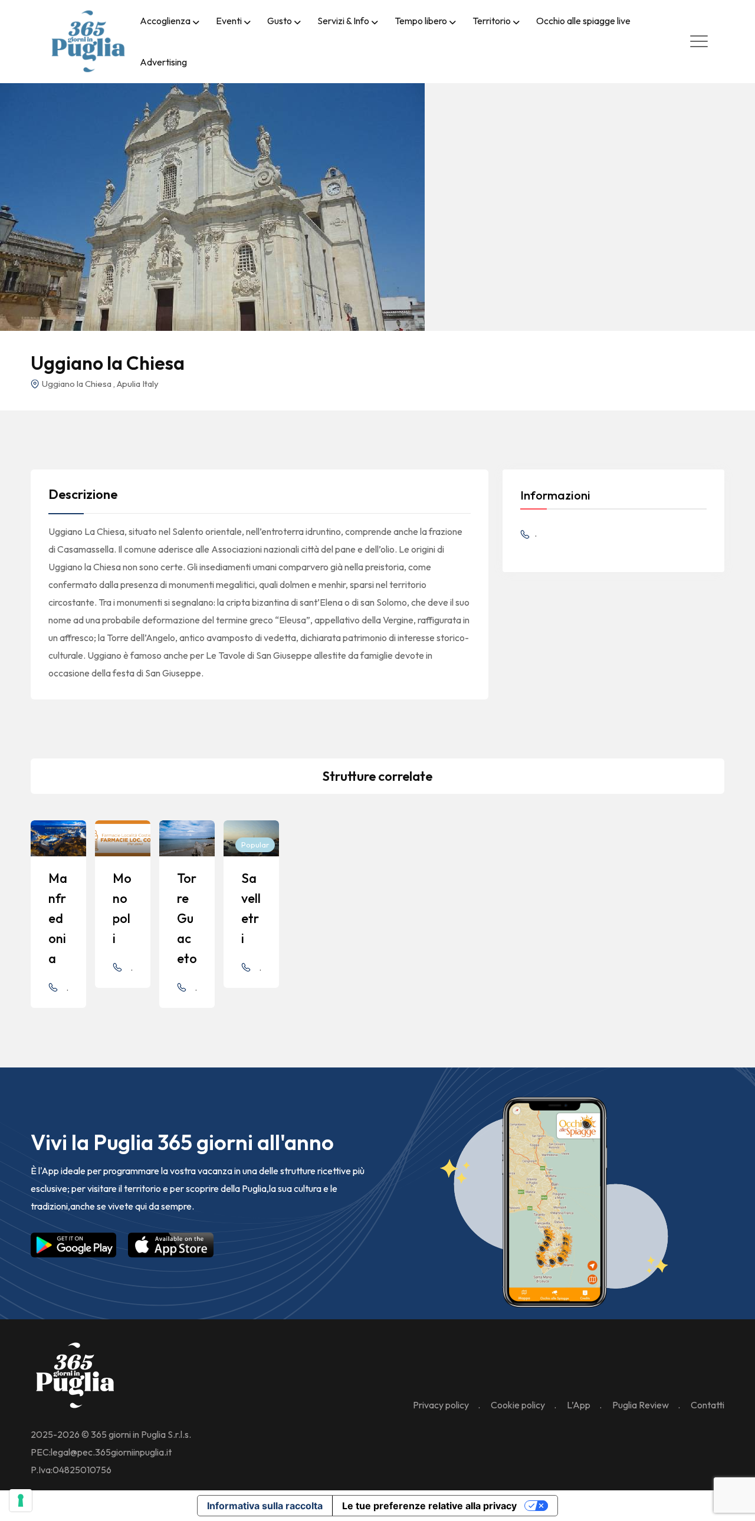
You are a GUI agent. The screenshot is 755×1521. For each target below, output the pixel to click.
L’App (578, 1405)
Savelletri (251, 908)
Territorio (491, 21)
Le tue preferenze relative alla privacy (429, 1506)
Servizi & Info (343, 21)
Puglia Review (640, 1405)
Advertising (163, 62)
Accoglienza (165, 21)
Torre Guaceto (187, 918)
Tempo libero (421, 21)
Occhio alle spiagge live (583, 21)
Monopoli (122, 908)
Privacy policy (441, 1405)
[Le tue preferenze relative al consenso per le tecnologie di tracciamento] (20, 1500)
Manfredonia (57, 918)
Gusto (279, 21)
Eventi (229, 21)
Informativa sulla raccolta (265, 1506)
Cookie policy (518, 1405)
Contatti (707, 1405)
